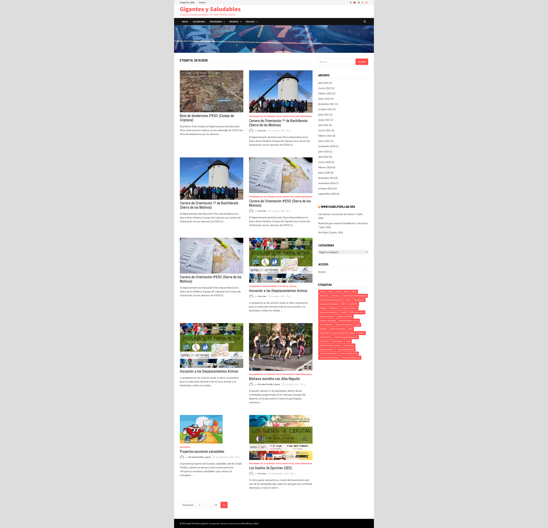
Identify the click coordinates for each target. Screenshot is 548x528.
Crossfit (343, 312)
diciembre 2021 (326, 104)
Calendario (199, 21)
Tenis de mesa (348, 345)
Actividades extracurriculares (331, 300)
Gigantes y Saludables (210, 9)
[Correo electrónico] (366, 2)
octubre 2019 (325, 188)
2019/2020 (324, 296)
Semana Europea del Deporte (345, 337)
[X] (359, 2)
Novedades (185, 447)
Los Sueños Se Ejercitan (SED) (270, 468)
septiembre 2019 (327, 193)
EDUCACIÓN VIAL (326, 325)
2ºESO (338, 291)
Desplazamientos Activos (348, 320)
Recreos (361, 333)
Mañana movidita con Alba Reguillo (274, 379)
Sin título (323, 232)
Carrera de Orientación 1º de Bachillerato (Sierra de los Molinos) (278, 123)
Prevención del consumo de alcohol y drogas (337, 333)
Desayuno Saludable (328, 320)
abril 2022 (323, 82)
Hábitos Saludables (337, 329)
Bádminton (333, 308)
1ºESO (330, 291)
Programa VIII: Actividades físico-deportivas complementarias (280, 116)
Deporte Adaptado (327, 316)
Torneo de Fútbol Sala (348, 353)
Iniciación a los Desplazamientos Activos (278, 291)
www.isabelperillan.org (338, 206)
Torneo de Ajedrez (327, 349)
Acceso (202, 2)
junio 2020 (323, 151)
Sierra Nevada (337, 341)
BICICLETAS (353, 304)
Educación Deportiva (344, 325)
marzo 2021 (324, 130)
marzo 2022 (324, 88)
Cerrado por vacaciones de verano (336, 214)
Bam (256, 523)
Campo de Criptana (349, 308)
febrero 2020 (325, 167)
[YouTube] (355, 2)
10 (215, 505)
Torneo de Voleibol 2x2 (351, 357)
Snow (348, 341)
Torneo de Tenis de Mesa (329, 357)
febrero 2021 (325, 135)
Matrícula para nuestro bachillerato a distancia (343, 223)
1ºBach (322, 291)
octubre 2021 (325, 109)
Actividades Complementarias (354, 296)
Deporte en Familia (345, 316)
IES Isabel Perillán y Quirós (269, 384)
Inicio (185, 21)
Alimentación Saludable (329, 304)
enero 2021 (324, 141)
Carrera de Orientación (328, 312)
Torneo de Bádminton (328, 353)
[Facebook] (351, 2)
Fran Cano (262, 130)
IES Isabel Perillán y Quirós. (195, 523)
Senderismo (324, 341)
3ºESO (346, 291)
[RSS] (363, 2)
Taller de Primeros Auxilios (330, 345)
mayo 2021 (324, 119)
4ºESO (354, 291)
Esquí (357, 325)
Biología (323, 308)
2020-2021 (335, 296)
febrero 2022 (325, 93)
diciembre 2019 (326, 178)
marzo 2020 (324, 162)
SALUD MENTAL (325, 337)
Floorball (323, 329)
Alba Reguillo (359, 300)
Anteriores (188, 505)
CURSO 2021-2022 (356, 312)
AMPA (343, 304)
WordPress (247, 523)
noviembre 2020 (326, 146)
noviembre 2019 (326, 183)
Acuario (348, 300)
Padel (350, 329)
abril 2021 (323, 125)
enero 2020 (324, 172)
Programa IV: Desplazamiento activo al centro (273, 286)
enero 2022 (324, 98)
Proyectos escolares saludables (202, 452)
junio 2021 (323, 114)
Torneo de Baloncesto (345, 349)
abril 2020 (323, 156)
